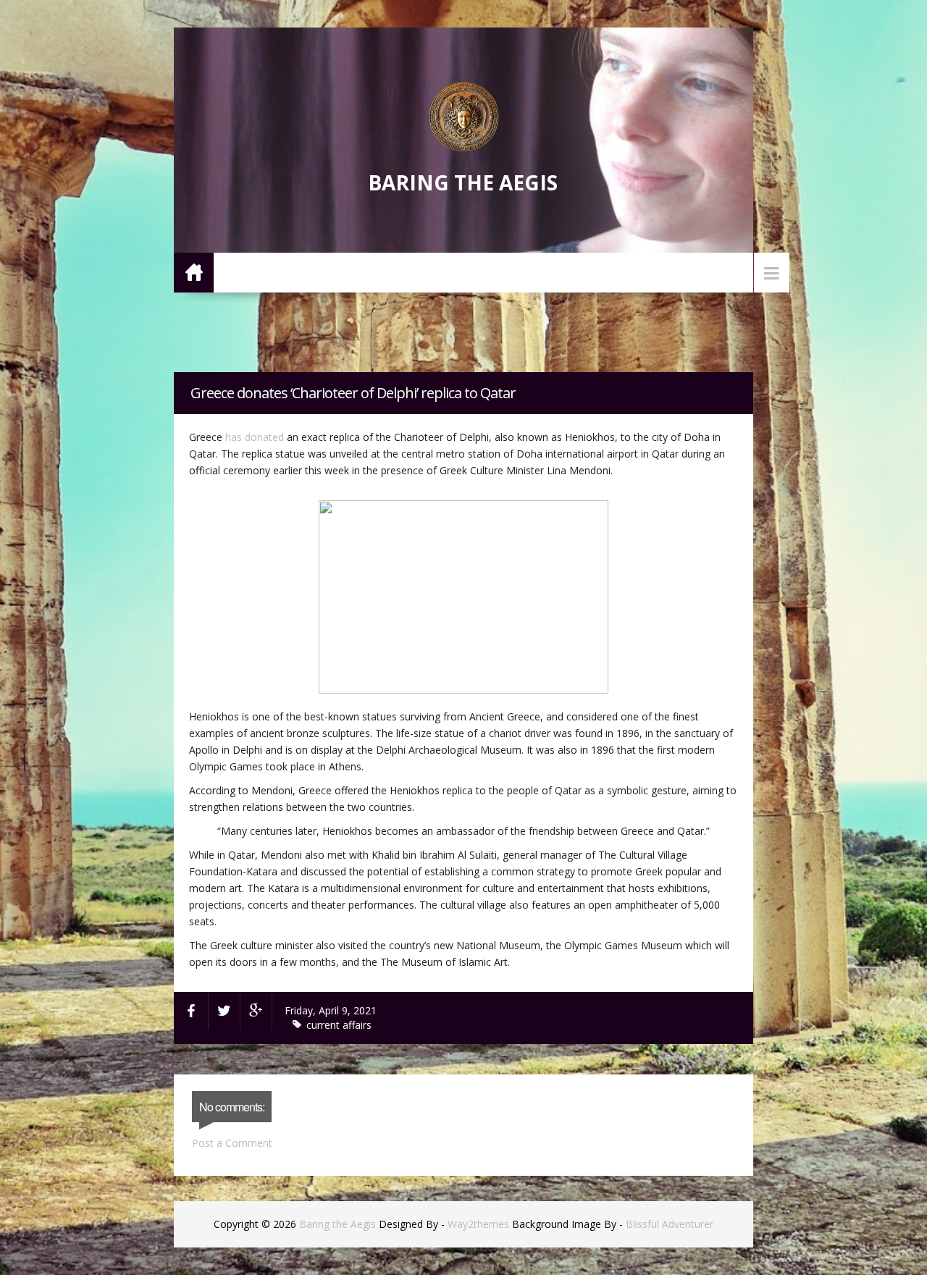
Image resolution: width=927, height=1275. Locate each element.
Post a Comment (232, 1143)
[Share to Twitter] (224, 1011)
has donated (254, 437)
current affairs (339, 1025)
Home (194, 272)
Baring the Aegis (463, 182)
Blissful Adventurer (669, 1224)
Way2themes (478, 1224)
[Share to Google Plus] (256, 1011)
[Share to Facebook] (191, 1011)
